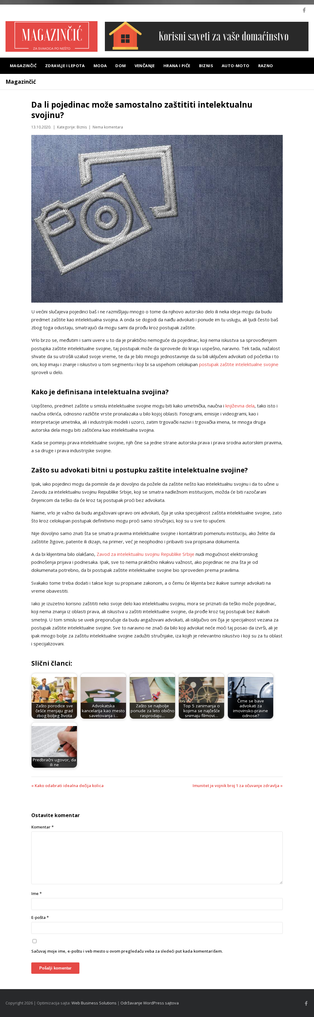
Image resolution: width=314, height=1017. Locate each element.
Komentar (42, 827)
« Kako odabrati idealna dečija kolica (67, 785)
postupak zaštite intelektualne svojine (238, 364)
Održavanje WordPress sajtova (150, 1003)
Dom (120, 65)
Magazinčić (23, 65)
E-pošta (40, 917)
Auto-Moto (236, 65)
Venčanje (145, 65)
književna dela (240, 406)
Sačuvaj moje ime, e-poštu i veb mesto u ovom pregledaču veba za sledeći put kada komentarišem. (127, 951)
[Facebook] (304, 10)
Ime (36, 893)
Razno (265, 65)
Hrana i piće (176, 65)
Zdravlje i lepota (65, 65)
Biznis (206, 65)
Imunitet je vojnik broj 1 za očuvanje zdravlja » (238, 785)
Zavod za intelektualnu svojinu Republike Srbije (145, 554)
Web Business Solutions (94, 1003)
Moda (100, 65)
